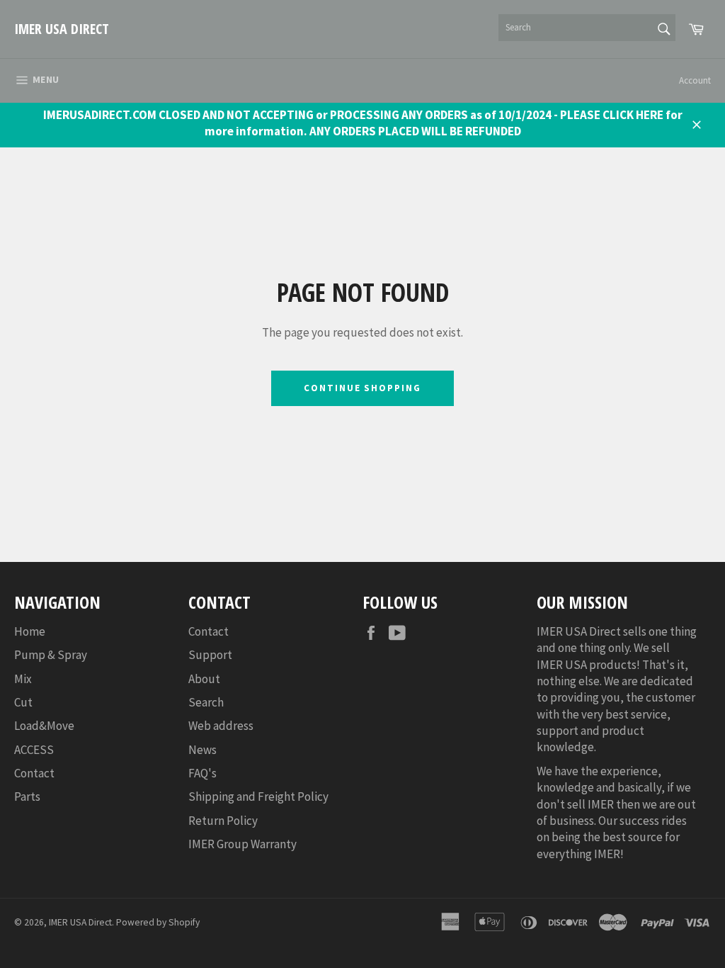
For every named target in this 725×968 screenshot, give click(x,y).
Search (206, 702)
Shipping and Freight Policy (258, 796)
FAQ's (202, 773)
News (202, 750)
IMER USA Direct (61, 28)
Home (29, 631)
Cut (23, 702)
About (204, 679)
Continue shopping (362, 388)
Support (210, 655)
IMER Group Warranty (242, 844)
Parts (27, 796)
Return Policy (223, 820)
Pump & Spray (50, 655)
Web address (220, 725)
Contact (34, 773)
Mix (23, 679)
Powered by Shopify (158, 922)
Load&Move (44, 725)
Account (695, 80)
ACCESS (34, 750)
